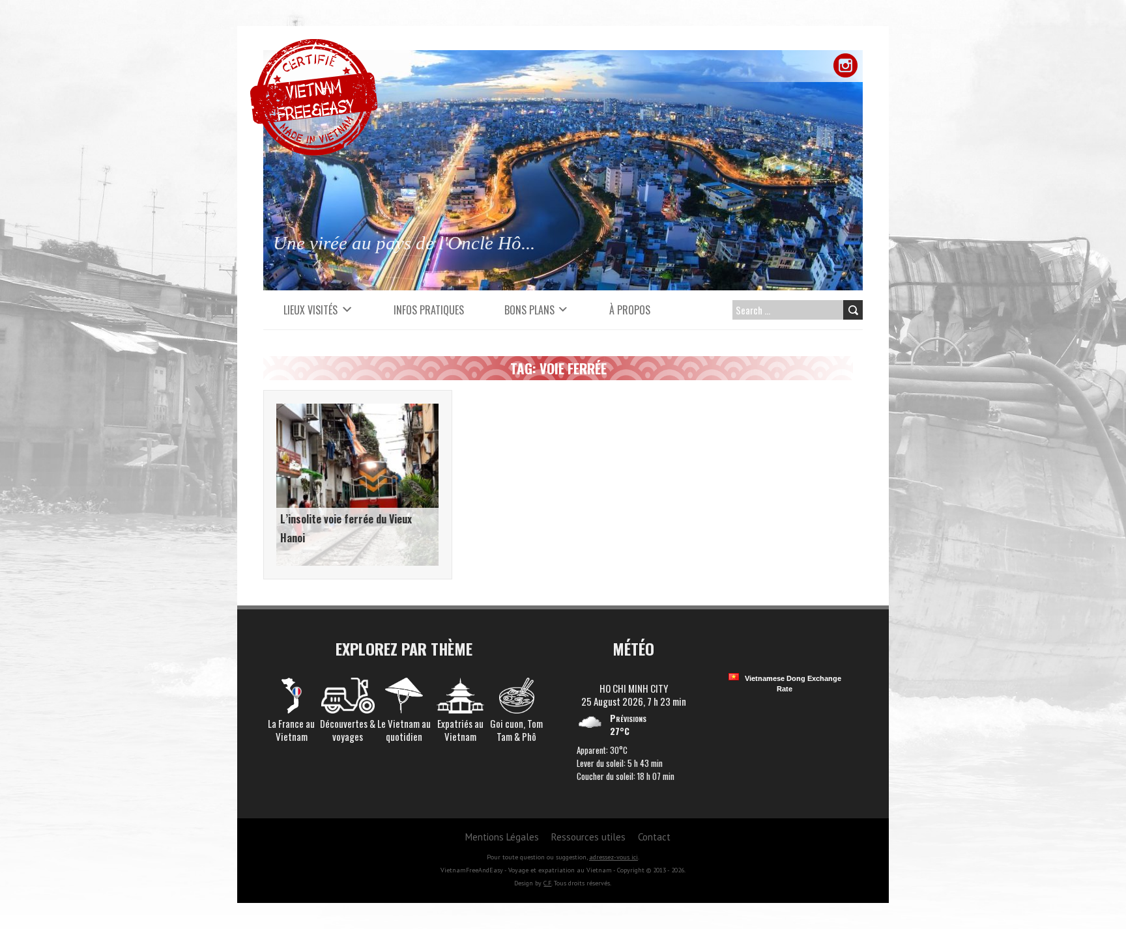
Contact (654, 837)
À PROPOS (629, 310)
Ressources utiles (588, 837)
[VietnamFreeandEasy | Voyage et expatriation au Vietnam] (313, 45)
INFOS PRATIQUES (429, 310)
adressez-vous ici (613, 857)
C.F (547, 883)
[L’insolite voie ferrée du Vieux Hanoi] (357, 410)
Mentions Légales (502, 837)
